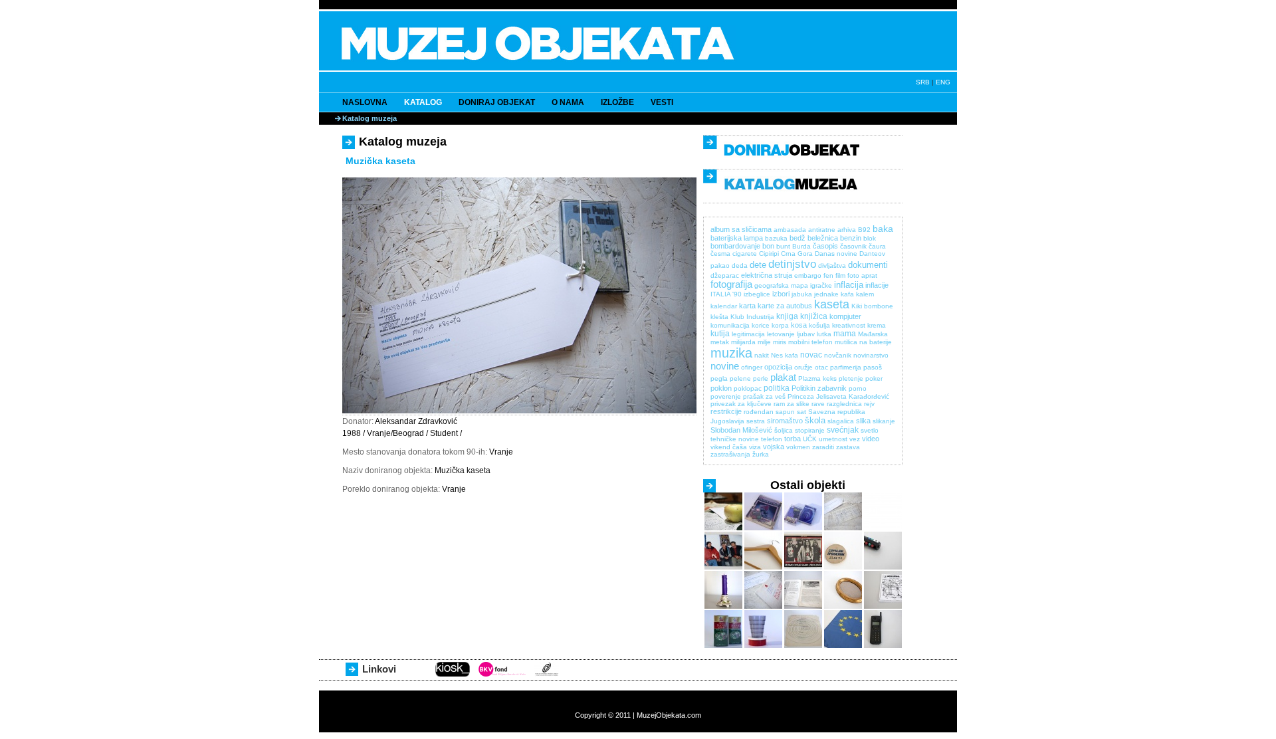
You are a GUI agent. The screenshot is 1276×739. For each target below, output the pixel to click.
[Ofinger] (763, 567)
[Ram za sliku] (843, 606)
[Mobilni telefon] (883, 645)
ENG (943, 82)
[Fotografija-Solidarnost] (723, 567)
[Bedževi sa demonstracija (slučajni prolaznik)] (843, 567)
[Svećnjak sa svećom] (723, 606)
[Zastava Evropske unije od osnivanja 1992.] (843, 645)
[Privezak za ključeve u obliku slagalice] (883, 567)
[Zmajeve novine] (883, 606)
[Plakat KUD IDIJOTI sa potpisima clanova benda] (803, 567)
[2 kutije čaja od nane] (723, 645)
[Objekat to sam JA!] (883, 528)
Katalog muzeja (369, 118)
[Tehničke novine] (803, 606)
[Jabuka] (723, 528)
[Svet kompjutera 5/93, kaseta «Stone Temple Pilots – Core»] (763, 528)
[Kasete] (803, 528)
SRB (923, 82)
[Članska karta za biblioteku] (843, 528)
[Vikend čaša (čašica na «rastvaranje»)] (763, 645)
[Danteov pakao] (803, 645)
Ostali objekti (807, 485)
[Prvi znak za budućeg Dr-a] (763, 606)
